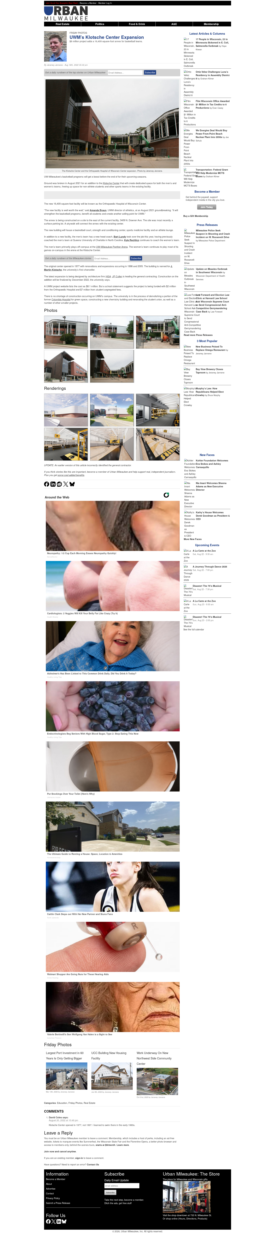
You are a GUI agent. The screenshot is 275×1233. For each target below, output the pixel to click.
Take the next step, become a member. (124, 1199)
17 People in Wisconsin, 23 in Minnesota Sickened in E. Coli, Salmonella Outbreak (212, 42)
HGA (108, 276)
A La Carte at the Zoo (204, 550)
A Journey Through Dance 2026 (210, 566)
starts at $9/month (105, 1144)
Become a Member (207, 191)
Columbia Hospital (61, 299)
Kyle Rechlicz (131, 240)
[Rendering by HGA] (66, 410)
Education (62, 1102)
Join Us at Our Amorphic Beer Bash (62, 3)
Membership (211, 24)
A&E (174, 24)
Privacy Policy (53, 1198)
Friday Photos (75, 1102)
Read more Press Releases (198, 334)
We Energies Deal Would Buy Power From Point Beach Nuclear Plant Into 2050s (211, 134)
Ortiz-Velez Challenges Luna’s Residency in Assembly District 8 (213, 75)
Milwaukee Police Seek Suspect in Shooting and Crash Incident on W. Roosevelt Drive (213, 234)
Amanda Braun (98, 210)
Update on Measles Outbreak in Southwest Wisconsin (211, 270)
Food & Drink (137, 24)
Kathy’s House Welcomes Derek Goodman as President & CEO (213, 516)
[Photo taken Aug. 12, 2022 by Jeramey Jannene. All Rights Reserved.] (66, 332)
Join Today (207, 207)
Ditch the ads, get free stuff (117, 1203)
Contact (50, 1193)
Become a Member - (89, 3)
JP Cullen (117, 276)
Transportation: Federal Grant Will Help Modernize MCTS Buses (212, 173)
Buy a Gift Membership (195, 215)
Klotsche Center (111, 183)
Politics (99, 24)
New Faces (207, 455)
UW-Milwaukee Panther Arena (112, 246)
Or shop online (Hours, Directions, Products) (185, 1218)
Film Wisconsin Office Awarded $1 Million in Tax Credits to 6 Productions (213, 104)
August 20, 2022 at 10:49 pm (63, 1120)
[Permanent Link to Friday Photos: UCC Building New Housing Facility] (112, 1088)
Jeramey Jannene (55, 64)
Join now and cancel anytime (60, 1151)
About (49, 1183)
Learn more (123, 1144)
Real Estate (62, 24)
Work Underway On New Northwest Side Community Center (154, 1058)
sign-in (79, 1157)
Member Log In (105, 3)
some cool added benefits (71, 475)
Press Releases (207, 225)
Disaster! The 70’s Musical (207, 585)
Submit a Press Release (58, 1203)
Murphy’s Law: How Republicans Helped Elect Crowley (210, 392)
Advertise (50, 1188)
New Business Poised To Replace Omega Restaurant (210, 348)
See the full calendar (193, 629)
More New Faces (193, 539)
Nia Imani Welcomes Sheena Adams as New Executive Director (211, 486)
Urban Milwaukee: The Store (191, 1173)
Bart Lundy (120, 236)
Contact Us (93, 1164)
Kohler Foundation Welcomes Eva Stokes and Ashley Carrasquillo (212, 464)
